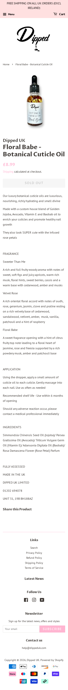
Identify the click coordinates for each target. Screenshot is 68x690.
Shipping (8, 171)
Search (34, 547)
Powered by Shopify (51, 660)
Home (6, 64)
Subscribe (52, 629)
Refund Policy (34, 557)
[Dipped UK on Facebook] (26, 600)
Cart (62, 14)
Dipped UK (33, 660)
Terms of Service (34, 568)
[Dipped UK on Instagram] (34, 600)
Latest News (34, 579)
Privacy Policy (34, 553)
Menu (11, 14)
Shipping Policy (34, 563)
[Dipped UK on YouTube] (42, 600)
